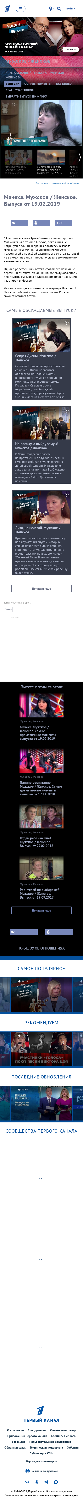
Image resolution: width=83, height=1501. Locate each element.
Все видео (18, 1442)
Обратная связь (15, 1447)
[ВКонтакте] (19, 223)
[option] (18, 160)
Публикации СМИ (41, 1453)
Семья (8, 609)
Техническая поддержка (46, 1447)
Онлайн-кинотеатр (63, 1430)
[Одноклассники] (41, 223)
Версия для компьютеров (41, 1461)
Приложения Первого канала (27, 1436)
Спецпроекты (37, 1430)
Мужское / (28, 61)
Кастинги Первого (63, 1436)
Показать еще (41, 588)
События (73, 1447)
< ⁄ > (59, 223)
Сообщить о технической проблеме (57, 183)
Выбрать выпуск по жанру (26, 96)
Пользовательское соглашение (50, 1442)
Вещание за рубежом (45, 1470)
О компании (15, 1430)
